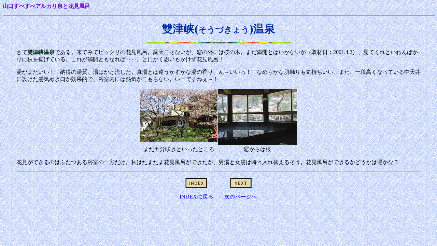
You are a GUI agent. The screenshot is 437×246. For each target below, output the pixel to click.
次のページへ (240, 197)
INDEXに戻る (196, 197)
